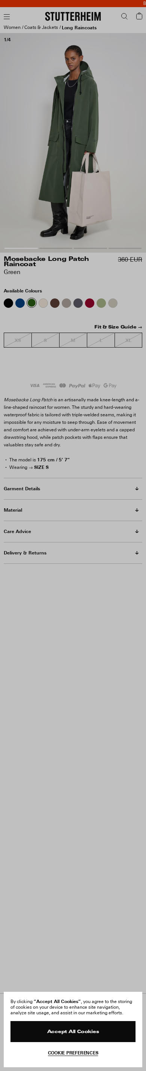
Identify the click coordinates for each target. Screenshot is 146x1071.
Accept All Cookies (73, 1032)
